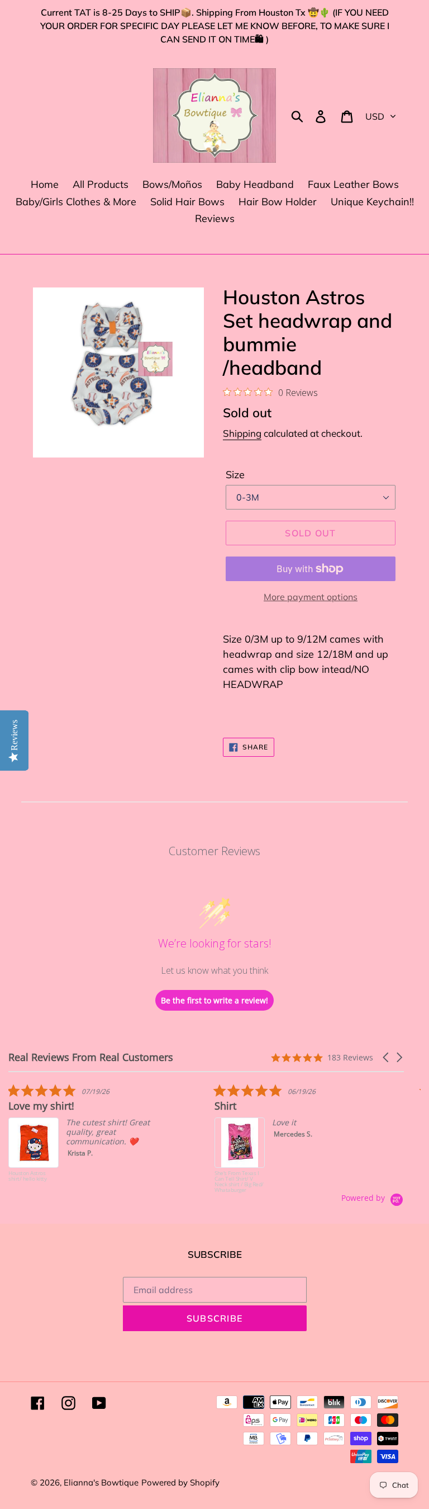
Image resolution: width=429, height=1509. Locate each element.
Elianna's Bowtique (101, 1482)
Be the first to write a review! (214, 1000)
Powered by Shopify (180, 1482)
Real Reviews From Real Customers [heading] (90, 1057)
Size (235, 474)
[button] (387, 1057)
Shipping (242, 433)
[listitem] (92, 1138)
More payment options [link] (311, 596)
